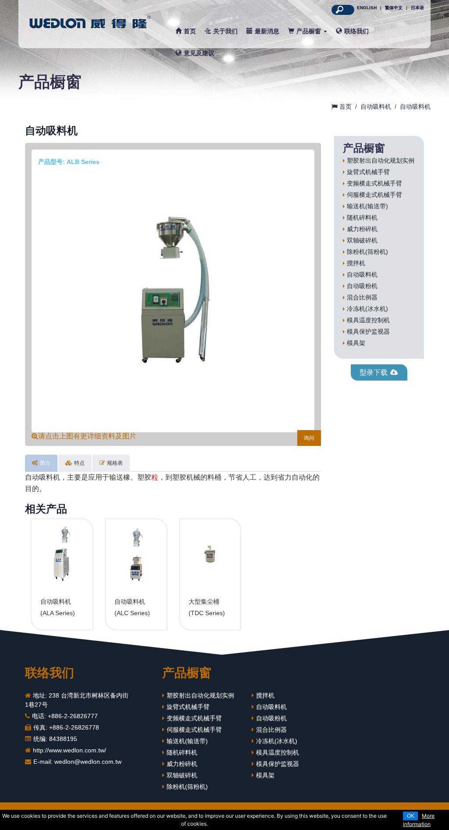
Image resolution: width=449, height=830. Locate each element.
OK (410, 816)
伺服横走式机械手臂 (374, 194)
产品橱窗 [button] (309, 31)
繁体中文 (394, 7)
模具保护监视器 (368, 331)
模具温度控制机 (368, 320)
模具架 (356, 342)
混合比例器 (362, 297)
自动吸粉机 (362, 285)
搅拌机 (356, 263)
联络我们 (356, 31)
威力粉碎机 (362, 228)
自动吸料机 (362, 274)
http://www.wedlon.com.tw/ (69, 750)
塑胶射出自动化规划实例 (380, 160)
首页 (190, 31)
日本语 (417, 7)
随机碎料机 (362, 217)
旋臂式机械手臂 (368, 171)
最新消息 (267, 31)
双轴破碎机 (362, 240)
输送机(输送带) (367, 206)
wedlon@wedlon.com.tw (87, 761)
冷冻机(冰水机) (367, 308)
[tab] (41, 463)
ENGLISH (367, 7)
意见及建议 (199, 53)
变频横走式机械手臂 (374, 183)
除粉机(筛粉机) (367, 251)
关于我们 (225, 31)
